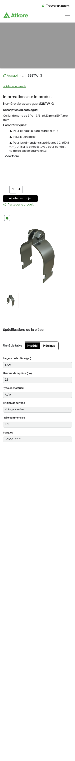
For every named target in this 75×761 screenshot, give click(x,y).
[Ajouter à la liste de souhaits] (7, 218)
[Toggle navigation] (67, 15)
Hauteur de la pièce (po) (17, 373)
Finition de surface (14, 403)
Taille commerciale (14, 418)
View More (12, 156)
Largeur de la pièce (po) (17, 358)
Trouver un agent (57, 6)
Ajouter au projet (20, 198)
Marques (8, 433)
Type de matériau (13, 388)
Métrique (49, 346)
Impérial (32, 346)
